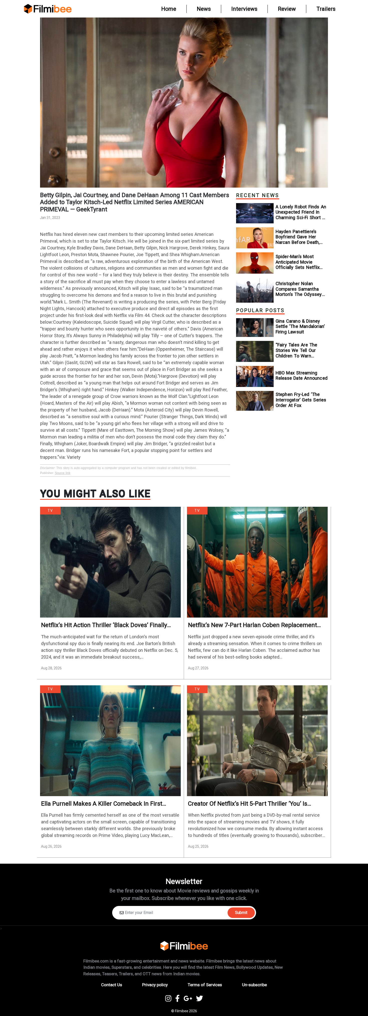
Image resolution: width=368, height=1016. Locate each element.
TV (50, 511)
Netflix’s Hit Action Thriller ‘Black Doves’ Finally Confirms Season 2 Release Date (104, 625)
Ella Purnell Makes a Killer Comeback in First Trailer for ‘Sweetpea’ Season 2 (101, 803)
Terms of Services (205, 984)
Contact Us (111, 984)
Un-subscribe (254, 984)
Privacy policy (155, 984)
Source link (62, 473)
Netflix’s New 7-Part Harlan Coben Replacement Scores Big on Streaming (252, 625)
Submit (241, 912)
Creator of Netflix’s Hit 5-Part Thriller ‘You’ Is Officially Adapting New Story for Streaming (247, 803)
